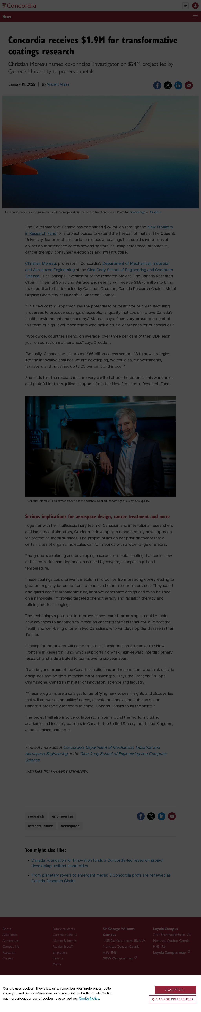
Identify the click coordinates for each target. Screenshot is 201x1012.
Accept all (175, 990)
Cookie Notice (89, 998)
